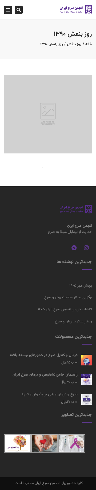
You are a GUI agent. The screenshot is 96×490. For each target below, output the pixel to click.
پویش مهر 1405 (80, 286)
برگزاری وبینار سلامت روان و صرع (68, 297)
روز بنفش (74, 44)
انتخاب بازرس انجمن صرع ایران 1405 (65, 309)
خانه (88, 44)
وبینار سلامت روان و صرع (73, 322)
